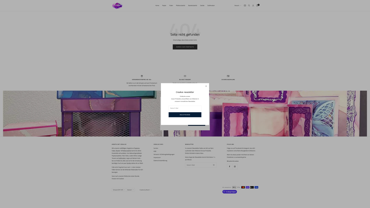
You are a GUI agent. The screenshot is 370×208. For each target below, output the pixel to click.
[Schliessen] (206, 86)
